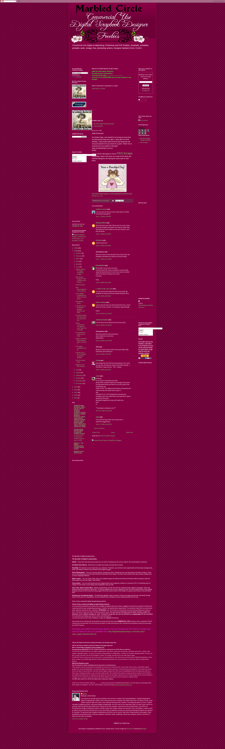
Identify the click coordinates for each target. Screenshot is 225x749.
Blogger (143, 728)
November (79, 381)
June (77, 267)
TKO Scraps (144, 142)
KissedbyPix (100, 265)
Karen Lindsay (101, 302)
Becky (85, 694)
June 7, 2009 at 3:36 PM (103, 216)
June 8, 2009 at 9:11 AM (103, 282)
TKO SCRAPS (98, 126)
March (78, 258)
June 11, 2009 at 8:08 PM (104, 424)
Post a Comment (99, 428)
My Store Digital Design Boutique (104, 123)
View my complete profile (80, 719)
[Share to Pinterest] (123, 201)
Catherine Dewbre (102, 320)
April (77, 261)
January (78, 253)
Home (113, 432)
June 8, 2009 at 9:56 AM (103, 296)
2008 (76, 248)
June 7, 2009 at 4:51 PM (103, 245)
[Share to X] (119, 201)
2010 (76, 387)
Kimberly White (101, 223)
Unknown (99, 240)
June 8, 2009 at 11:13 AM (104, 313)
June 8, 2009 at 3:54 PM (103, 354)
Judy (97, 417)
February (79, 256)
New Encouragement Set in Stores (81, 289)
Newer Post (96, 432)
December (79, 383)
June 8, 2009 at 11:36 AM (104, 325)
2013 (76, 395)
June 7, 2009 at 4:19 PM (103, 234)
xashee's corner (101, 209)
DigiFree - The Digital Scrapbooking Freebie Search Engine (79, 446)
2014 (76, 398)
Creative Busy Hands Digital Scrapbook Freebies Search (79, 431)
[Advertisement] (106, 104)
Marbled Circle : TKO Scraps (79, 452)
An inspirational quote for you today (80, 334)
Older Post (129, 432)
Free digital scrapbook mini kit (81, 348)
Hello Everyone (80, 285)
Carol (97, 376)
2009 (76, 251)
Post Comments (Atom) (107, 436)
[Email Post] (113, 200)
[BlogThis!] (118, 201)
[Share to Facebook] (121, 201)
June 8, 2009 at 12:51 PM (104, 340)
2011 (76, 390)
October (78, 378)
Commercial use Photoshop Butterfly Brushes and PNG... (81, 309)
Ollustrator (130, 728)
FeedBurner (145, 90)
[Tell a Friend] (143, 120)
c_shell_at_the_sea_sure (104, 288)
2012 (76, 392)
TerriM (98, 360)
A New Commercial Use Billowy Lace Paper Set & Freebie (81, 326)
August (78, 372)
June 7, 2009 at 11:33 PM (104, 259)
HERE (102, 647)
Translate (78, 77)
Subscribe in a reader (98, 88)
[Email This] (116, 201)
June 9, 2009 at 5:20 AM (103, 369)
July (77, 370)
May (77, 264)
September (79, 375)
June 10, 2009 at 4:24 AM (104, 410)
